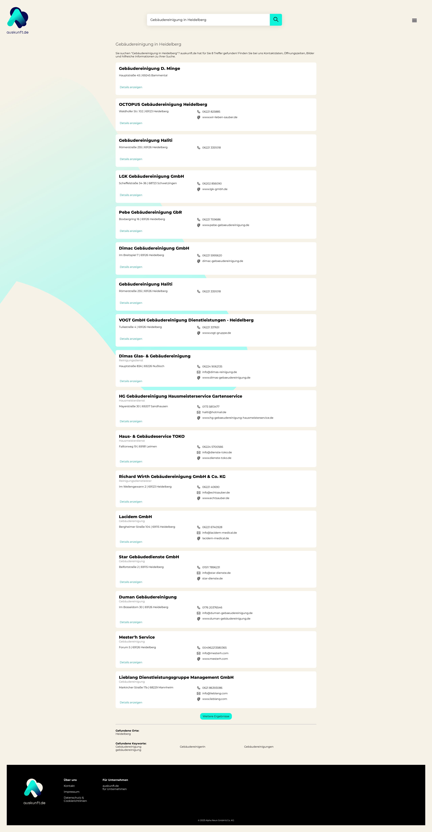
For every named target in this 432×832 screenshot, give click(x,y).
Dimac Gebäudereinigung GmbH (154, 248)
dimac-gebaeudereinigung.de (222, 261)
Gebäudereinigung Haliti (145, 140)
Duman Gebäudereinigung (148, 597)
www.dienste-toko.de (216, 458)
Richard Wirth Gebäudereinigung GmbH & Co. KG (172, 476)
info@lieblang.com (215, 693)
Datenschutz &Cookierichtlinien (75, 799)
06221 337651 (210, 327)
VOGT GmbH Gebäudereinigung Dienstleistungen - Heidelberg (186, 320)
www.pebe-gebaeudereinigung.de (225, 225)
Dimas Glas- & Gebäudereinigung (155, 356)
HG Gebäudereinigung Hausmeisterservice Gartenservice (180, 396)
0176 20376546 (212, 607)
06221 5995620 (212, 255)
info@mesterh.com (215, 653)
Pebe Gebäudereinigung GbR (150, 212)
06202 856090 (212, 183)
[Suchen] (276, 20)
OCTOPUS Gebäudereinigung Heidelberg (163, 104)
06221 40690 (211, 487)
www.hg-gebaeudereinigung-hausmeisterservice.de (237, 417)
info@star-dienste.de (216, 572)
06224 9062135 (212, 366)
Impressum (71, 791)
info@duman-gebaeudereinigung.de (227, 613)
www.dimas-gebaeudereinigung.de (226, 377)
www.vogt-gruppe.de (216, 332)
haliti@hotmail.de (214, 412)
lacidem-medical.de (215, 538)
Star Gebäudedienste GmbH (149, 556)
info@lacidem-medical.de (219, 532)
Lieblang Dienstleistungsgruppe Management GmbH (176, 677)
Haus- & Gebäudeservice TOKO (152, 436)
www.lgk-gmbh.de (214, 189)
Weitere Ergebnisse (216, 716)
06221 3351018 (211, 147)
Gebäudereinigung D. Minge (149, 68)
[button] (414, 21)
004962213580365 (214, 647)
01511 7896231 (211, 567)
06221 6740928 (212, 527)
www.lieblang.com (214, 699)
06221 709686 (211, 219)
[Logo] (18, 20)
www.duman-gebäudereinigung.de (226, 618)
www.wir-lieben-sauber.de (219, 117)
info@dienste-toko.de (217, 452)
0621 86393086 (212, 687)
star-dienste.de (212, 578)
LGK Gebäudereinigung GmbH (151, 176)
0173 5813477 (210, 406)
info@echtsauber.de (216, 492)
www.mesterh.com (215, 658)
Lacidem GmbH (135, 516)
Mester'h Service (137, 637)
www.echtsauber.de (215, 498)
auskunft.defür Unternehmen (115, 787)
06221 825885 (211, 111)
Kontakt (69, 785)
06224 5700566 (212, 446)
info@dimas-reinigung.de (219, 372)
